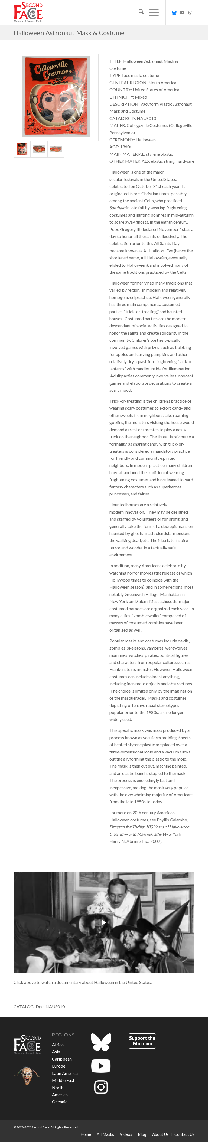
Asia (56, 1051)
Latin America (65, 1073)
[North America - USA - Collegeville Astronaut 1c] (56, 149)
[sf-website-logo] (28, 12)
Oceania (59, 1101)
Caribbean (62, 1058)
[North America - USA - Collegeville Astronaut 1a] (56, 97)
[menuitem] (138, 12)
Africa (58, 1044)
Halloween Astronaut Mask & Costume (69, 33)
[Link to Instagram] (190, 12)
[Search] (138, 12)
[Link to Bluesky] (174, 12)
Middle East (63, 1080)
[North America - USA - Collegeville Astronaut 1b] (39, 149)
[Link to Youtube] (182, 12)
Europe (58, 1065)
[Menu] (151, 12)
